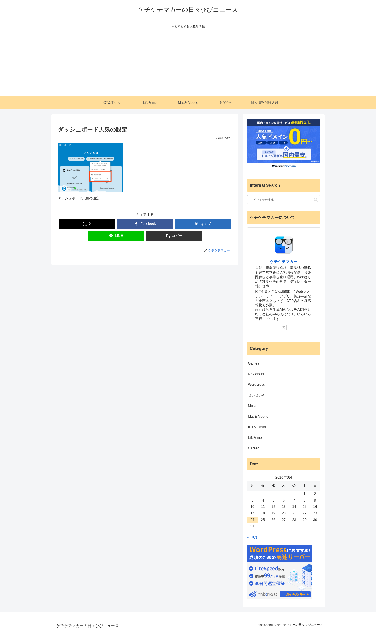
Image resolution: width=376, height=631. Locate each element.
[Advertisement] (188, 63)
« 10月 (252, 537)
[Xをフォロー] (284, 327)
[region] (56, 599)
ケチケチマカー (283, 261)
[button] (174, 236)
